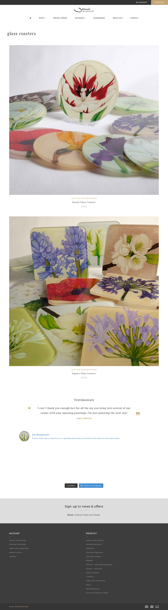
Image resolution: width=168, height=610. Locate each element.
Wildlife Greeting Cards (97, 598)
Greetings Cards (93, 561)
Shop (41, 18)
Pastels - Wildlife (94, 574)
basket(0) (159, 2)
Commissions (99, 18)
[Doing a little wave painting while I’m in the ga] (133, 458)
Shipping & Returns (17, 549)
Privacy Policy (15, 557)
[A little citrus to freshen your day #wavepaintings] (100, 477)
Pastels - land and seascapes (99, 569)
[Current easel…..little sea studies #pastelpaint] (133, 477)
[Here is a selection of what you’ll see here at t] (35, 458)
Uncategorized (92, 594)
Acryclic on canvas (94, 545)
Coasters (90, 553)
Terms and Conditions (19, 553)
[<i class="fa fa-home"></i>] (30, 18)
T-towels (90, 582)
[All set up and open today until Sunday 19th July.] (35, 477)
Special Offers (60, 18)
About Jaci (117, 18)
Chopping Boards (93, 549)
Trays (88, 590)
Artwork (79, 18)
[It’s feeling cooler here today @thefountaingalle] (67, 458)
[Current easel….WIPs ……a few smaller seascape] (67, 477)
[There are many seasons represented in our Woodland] (100, 458)
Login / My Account (17, 545)
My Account (141, 2)
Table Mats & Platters (95, 586)
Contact (134, 18)
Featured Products (94, 557)
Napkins (89, 565)
